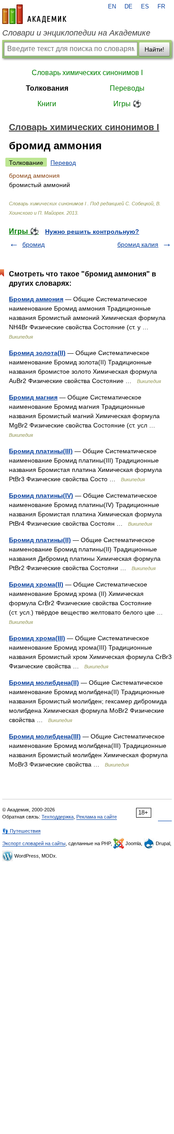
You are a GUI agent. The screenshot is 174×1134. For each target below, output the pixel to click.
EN (112, 7)
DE (128, 7)
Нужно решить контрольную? (92, 231)
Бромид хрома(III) (37, 638)
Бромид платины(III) (41, 451)
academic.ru (34, 14)
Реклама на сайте (96, 816)
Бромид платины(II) (40, 539)
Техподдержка (57, 816)
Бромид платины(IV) (41, 495)
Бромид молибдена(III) (45, 736)
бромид (33, 244)
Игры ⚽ (127, 104)
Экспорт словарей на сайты (34, 843)
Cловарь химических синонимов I (87, 72)
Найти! (154, 49)
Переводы (127, 88)
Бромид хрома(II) (36, 584)
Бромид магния (33, 397)
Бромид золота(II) (37, 352)
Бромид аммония (36, 299)
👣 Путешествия (21, 831)
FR (161, 7)
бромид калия (137, 244)
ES (145, 7)
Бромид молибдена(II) (44, 682)
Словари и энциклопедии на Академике (76, 32)
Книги (46, 104)
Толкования (47, 88)
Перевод (63, 162)
